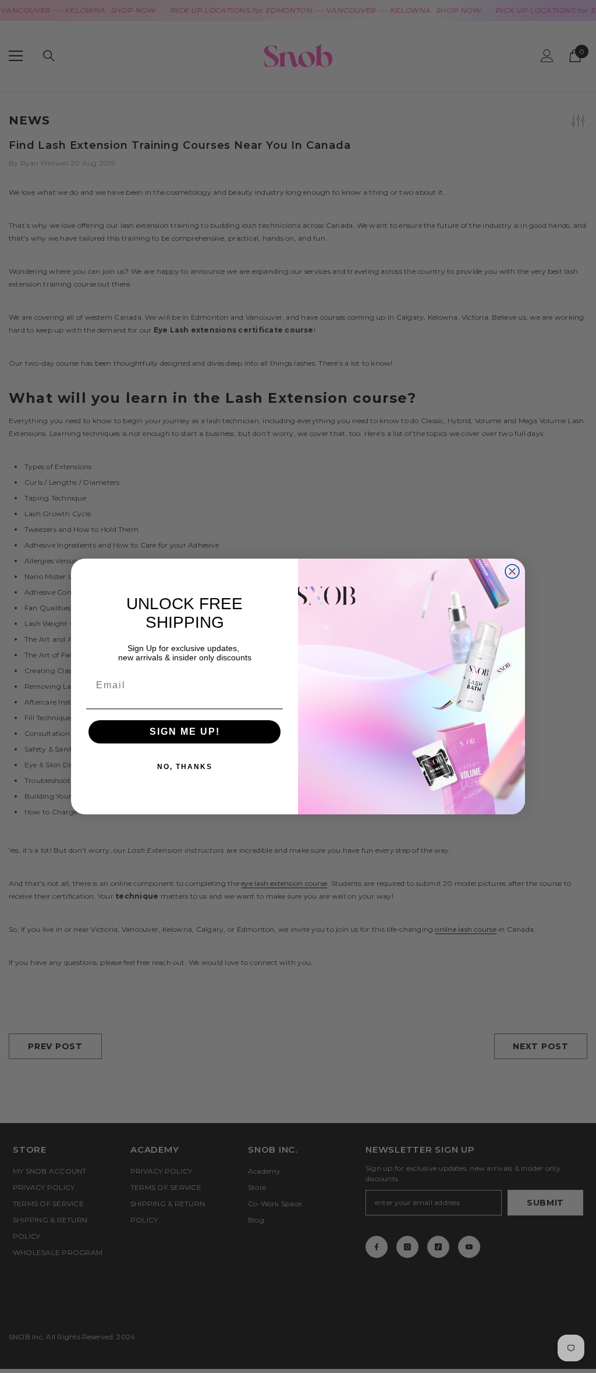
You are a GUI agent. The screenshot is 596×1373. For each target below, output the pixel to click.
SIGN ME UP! (185, 731)
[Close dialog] (512, 571)
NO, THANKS (184, 767)
